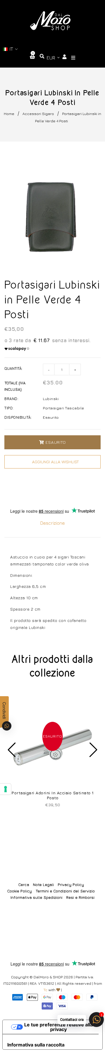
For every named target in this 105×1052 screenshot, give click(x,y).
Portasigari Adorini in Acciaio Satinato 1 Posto (52, 795)
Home (9, 113)
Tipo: (9, 408)
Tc (45, 989)
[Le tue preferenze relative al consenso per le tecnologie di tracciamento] (5, 789)
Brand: (11, 398)
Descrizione (52, 523)
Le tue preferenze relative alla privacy (58, 1027)
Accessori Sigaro (38, 113)
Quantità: (13, 368)
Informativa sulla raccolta (35, 1045)
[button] (10, 49)
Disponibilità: (18, 417)
